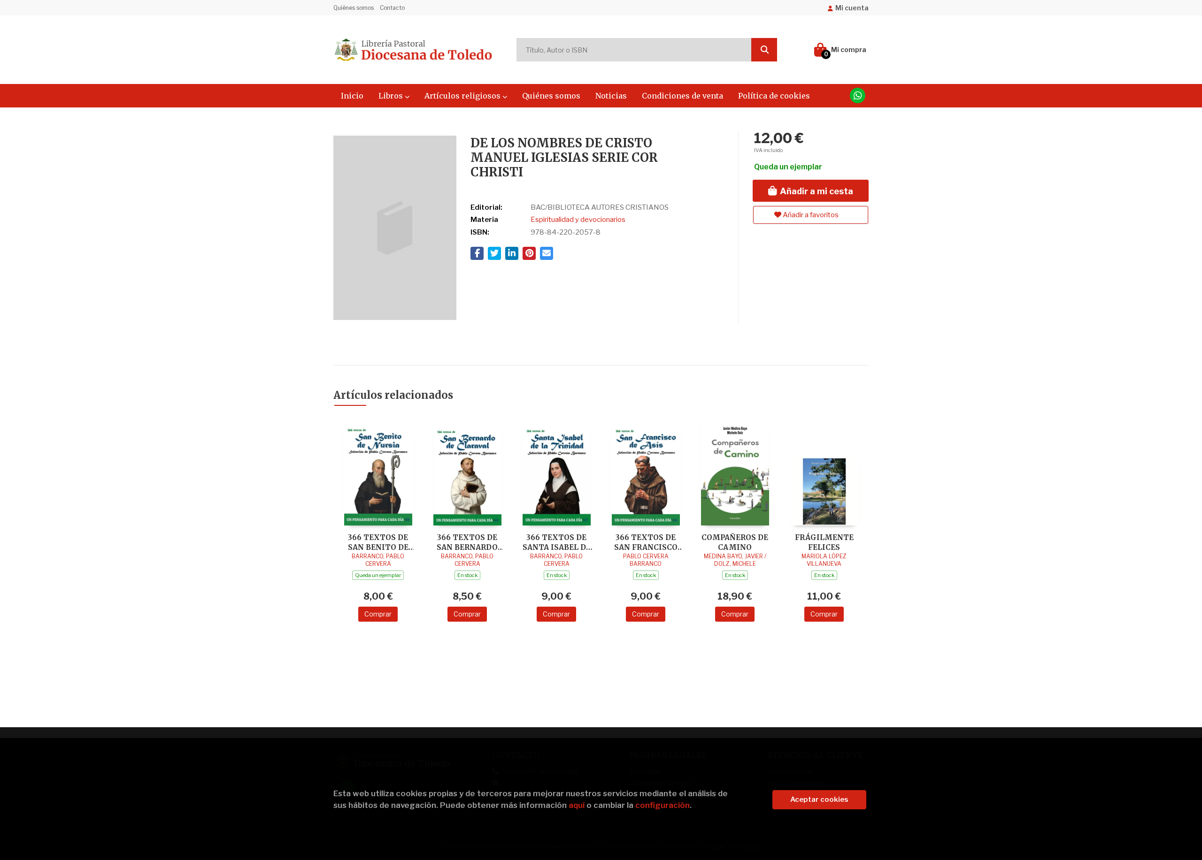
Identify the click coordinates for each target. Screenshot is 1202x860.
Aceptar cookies (819, 799)
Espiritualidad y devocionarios (578, 219)
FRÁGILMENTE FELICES (824, 542)
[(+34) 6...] (857, 95)
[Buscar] (764, 49)
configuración (662, 805)
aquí (577, 805)
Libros (391, 95)
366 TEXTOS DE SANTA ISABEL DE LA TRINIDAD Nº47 (556, 542)
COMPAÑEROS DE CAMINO (734, 542)
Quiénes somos (353, 7)
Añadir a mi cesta (815, 191)
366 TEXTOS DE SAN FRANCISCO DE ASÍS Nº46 (646, 542)
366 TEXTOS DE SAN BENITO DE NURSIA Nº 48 (378, 542)
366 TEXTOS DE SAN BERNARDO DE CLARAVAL (467, 542)
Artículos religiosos (463, 95)
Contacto (392, 7)
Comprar (378, 614)
